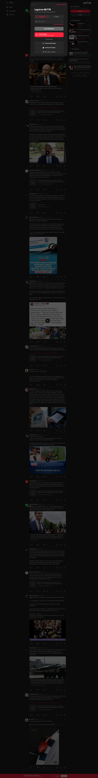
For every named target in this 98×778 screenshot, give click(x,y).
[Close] (33, 4)
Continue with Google (50, 43)
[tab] (42, 16)
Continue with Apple (50, 47)
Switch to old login (61, 4)
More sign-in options (50, 52)
